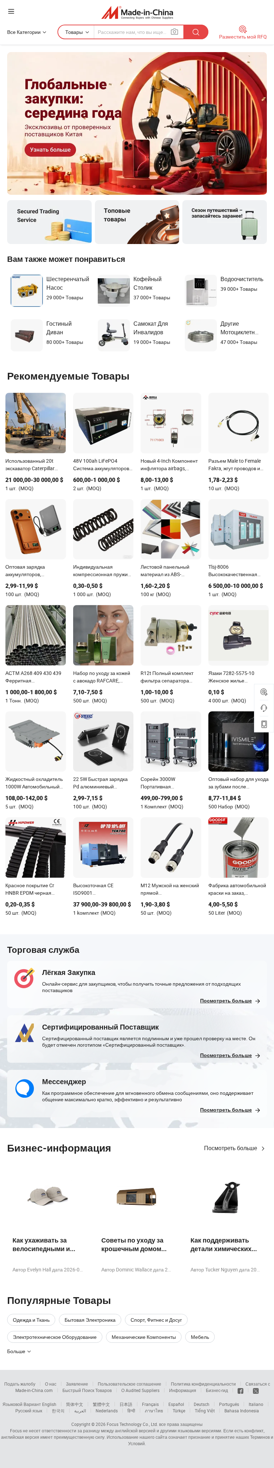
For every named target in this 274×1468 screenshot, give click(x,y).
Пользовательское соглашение (129, 1384)
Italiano (256, 1404)
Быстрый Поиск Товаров (87, 1390)
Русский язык (28, 1410)
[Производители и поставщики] (137, 12)
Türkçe (179, 1410)
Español (176, 1404)
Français (150, 1404)
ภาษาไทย (154, 1410)
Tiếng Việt (205, 1410)
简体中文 (74, 1404)
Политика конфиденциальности (203, 1384)
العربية (80, 1410)
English (49, 1404)
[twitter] (256, 1390)
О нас (50, 1384)
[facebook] (240, 1390)
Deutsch (201, 1404)
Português (229, 1404)
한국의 (58, 1410)
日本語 (126, 1404)
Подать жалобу (19, 1384)
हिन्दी (131, 1410)
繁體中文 (101, 1404)
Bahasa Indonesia (241, 1410)
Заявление (77, 1384)
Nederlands (107, 1410)
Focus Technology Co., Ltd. (132, 1424)
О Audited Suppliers (140, 1390)
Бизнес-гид (217, 1390)
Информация (182, 1390)
